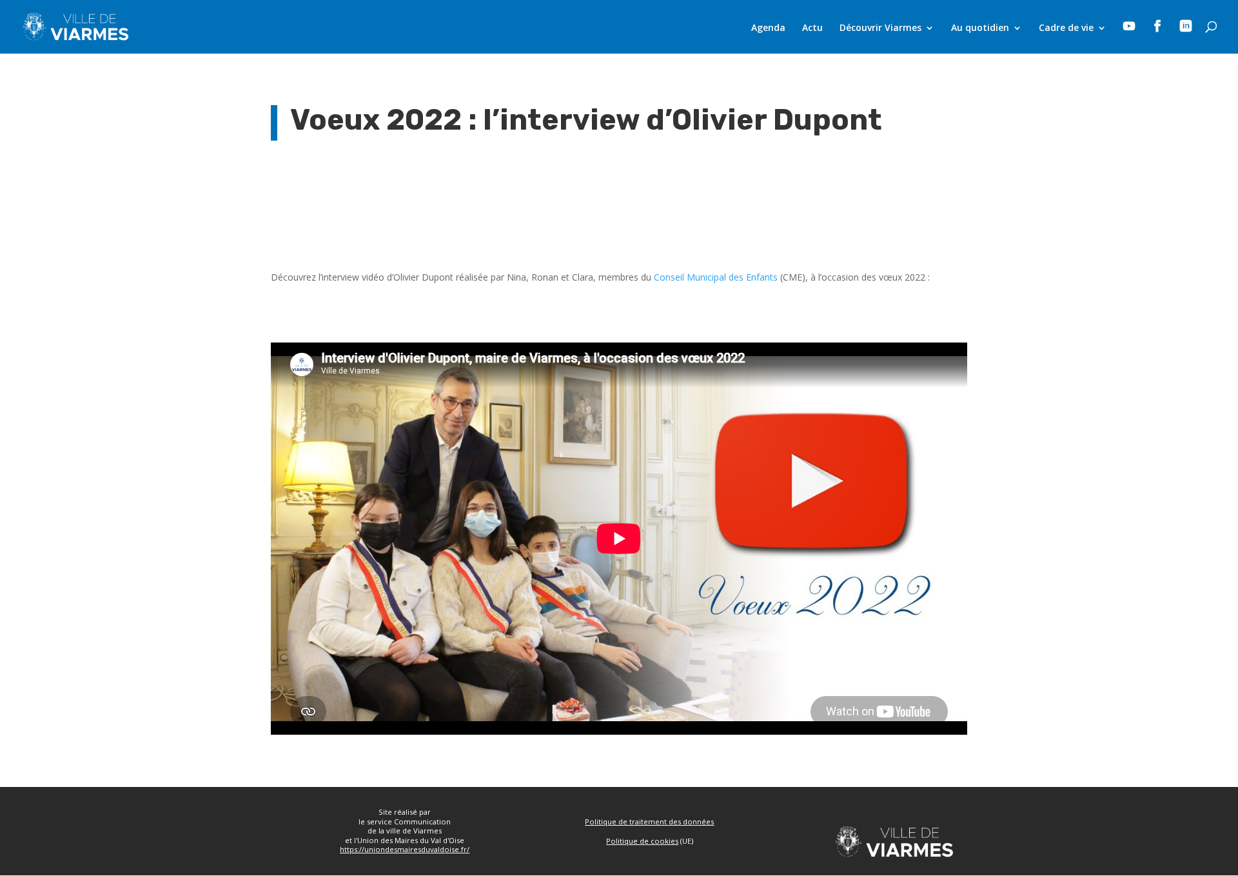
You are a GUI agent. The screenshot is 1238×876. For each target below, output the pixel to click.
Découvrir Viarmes (880, 28)
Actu (812, 28)
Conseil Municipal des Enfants (716, 277)
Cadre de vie (1066, 28)
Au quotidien (980, 28)
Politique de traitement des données (649, 821)
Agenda (768, 28)
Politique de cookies (642, 841)
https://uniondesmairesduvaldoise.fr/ (404, 849)
